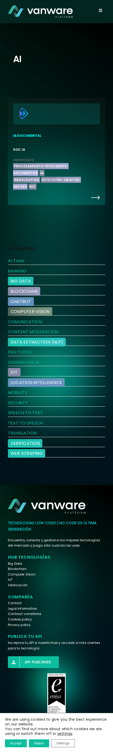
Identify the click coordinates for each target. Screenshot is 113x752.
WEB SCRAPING (27, 453)
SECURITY (18, 403)
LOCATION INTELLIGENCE (36, 383)
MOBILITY (17, 393)
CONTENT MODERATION (33, 332)
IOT (14, 372)
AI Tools (16, 261)
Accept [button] (16, 743)
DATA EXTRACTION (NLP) (37, 342)
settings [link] (65, 733)
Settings (63, 743)
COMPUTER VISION (30, 312)
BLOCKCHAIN (24, 291)
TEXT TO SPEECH (25, 423)
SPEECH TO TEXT (25, 413)
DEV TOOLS (20, 352)
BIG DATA (21, 281)
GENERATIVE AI (23, 362)
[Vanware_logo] (40, 11)
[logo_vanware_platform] (47, 506)
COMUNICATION (25, 322)
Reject (39, 743)
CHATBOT (21, 302)
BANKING (17, 271)
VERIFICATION (25, 443)
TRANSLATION (22, 433)
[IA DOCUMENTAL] (56, 151)
